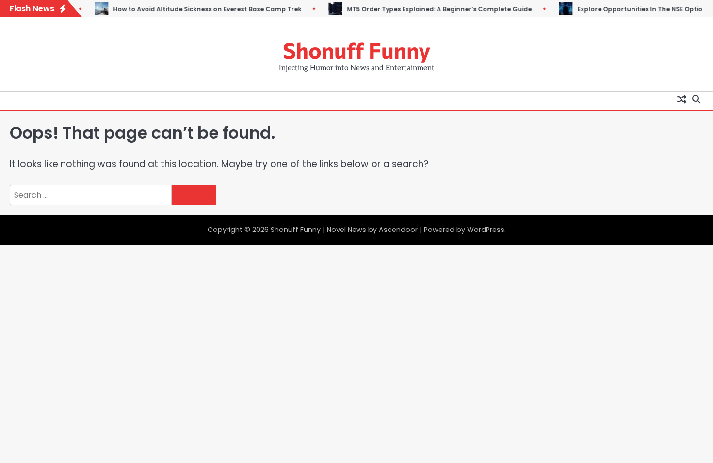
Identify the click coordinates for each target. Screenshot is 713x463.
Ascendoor (398, 229)
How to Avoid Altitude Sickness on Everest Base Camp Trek (196, 9)
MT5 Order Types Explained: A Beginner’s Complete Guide (428, 9)
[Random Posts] (681, 99)
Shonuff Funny (357, 49)
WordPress (485, 229)
